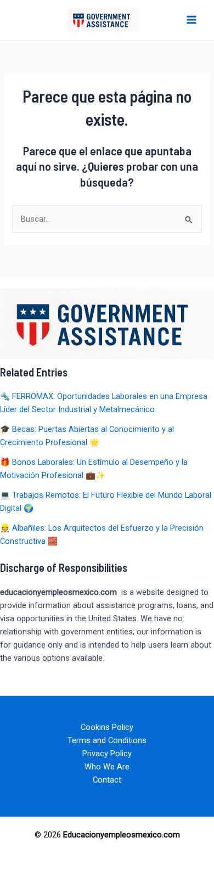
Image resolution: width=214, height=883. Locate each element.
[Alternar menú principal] (191, 19)
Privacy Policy (107, 753)
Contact (107, 780)
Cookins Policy (107, 727)
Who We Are (107, 767)
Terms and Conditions (107, 740)
